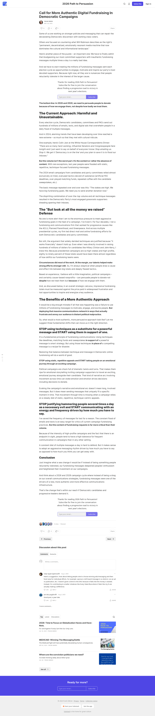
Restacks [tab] (53, 554)
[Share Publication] (129, 4)
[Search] (124, 4)
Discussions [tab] (55, 617)
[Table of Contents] (2, 358)
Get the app (88, 706)
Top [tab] (41, 617)
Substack (67, 712)
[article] (77, 628)
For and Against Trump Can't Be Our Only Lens (56, 628)
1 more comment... (45, 606)
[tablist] (48, 554)
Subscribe (138, 4)
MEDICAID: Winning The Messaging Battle (59, 640)
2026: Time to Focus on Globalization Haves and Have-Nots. (65, 624)
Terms (82, 701)
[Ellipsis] (115, 573)
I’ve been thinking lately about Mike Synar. (54, 658)
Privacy (76, 701)
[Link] (36, 115)
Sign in (148, 4)
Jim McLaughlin (49, 594)
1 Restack (63, 524)
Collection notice (91, 701)
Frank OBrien (48, 21)
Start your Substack (72, 706)
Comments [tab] (44, 554)
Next (109, 539)
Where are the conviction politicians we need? (61, 654)
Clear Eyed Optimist (51, 574)
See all (43, 669)
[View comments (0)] (59, 648)
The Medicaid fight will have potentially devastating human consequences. (66, 643)
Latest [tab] (47, 617)
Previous (47, 539)
